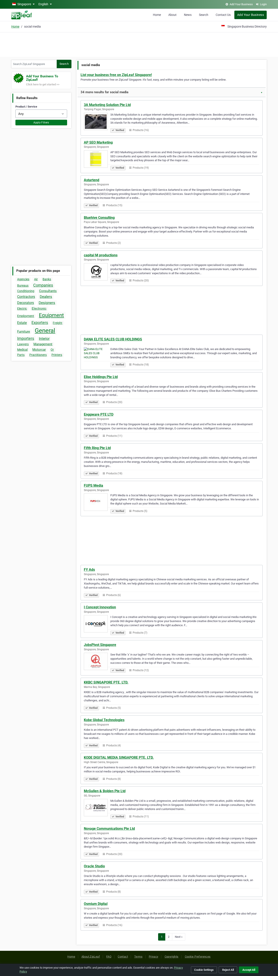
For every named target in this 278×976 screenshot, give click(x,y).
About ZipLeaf (90, 956)
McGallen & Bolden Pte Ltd (105, 791)
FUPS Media (93, 485)
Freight (57, 323)
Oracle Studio (94, 866)
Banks (47, 279)
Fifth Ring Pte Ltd (97, 448)
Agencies (23, 279)
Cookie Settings (204, 969)
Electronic (39, 308)
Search (203, 15)
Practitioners (38, 355)
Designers (47, 302)
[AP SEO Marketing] (97, 159)
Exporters (39, 322)
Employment (25, 316)
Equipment (51, 315)
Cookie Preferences (198, 956)
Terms (138, 956)
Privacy (153, 956)
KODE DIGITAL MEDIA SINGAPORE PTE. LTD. (119, 757)
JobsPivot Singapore (100, 645)
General (45, 330)
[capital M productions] (97, 272)
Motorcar (39, 350)
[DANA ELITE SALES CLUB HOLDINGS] (97, 356)
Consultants (48, 291)
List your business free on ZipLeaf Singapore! (116, 75)
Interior (44, 339)
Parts (21, 355)
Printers (56, 355)
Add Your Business (250, 15)
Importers (25, 338)
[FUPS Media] (97, 502)
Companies (43, 285)
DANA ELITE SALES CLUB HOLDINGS (113, 339)
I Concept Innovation (100, 607)
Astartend (91, 180)
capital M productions (100, 255)
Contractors (26, 297)
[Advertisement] (139, 44)
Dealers (46, 296)
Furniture (23, 332)
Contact (123, 956)
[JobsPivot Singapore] (97, 662)
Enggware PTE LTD (98, 414)
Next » (178, 936)
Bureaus (22, 285)
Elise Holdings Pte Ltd (101, 377)
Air (36, 279)
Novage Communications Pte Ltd (109, 829)
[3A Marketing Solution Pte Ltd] (97, 122)
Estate (22, 323)
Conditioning (25, 291)
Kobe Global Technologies (104, 720)
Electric (22, 308)
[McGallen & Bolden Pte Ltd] (97, 808)
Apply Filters (41, 122)
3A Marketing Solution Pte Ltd (107, 105)
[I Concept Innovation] (97, 624)
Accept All (248, 969)
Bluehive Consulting (99, 218)
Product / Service (26, 106)
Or (52, 349)
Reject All (228, 969)
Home (157, 15)
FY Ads (89, 570)
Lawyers (23, 344)
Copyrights (172, 956)
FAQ (108, 956)
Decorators (25, 303)
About (172, 15)
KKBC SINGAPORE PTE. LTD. (106, 682)
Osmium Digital (96, 904)
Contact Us (223, 15)
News (188, 15)
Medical (22, 349)
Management (42, 344)
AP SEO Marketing (98, 142)
